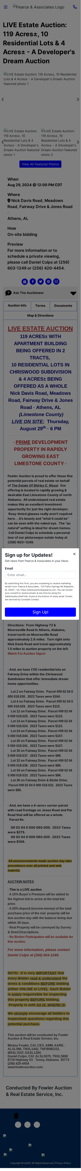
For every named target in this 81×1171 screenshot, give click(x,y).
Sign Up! (40, 612)
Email (9, 568)
